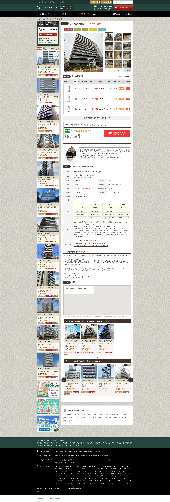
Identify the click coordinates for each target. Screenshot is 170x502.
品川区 (70, 451)
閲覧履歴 (39, 488)
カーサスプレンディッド (89, 478)
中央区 (80, 451)
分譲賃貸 (51, 48)
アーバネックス (86, 471)
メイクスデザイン (87, 476)
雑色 (77, 417)
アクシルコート (94, 480)
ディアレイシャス (60, 480)
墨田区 (90, 451)
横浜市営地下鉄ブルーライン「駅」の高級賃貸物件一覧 (91, 246)
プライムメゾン (84, 480)
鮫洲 (101, 414)
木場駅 (73, 455)
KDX (127, 466)
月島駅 (95, 455)
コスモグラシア (112, 469)
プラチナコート (86, 469)
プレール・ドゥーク (79, 473)
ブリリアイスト (77, 466)
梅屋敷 (66, 417)
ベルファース (121, 466)
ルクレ (65, 483)
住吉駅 (68, 455)
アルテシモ (111, 480)
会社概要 (57, 488)
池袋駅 (90, 455)
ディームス (100, 478)
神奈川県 (76, 171)
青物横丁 (96, 414)
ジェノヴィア (110, 473)
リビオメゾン (58, 483)
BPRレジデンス (76, 471)
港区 (66, 451)
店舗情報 (79, 135)
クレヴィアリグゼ (66, 471)
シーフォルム (58, 478)
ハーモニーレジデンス (75, 476)
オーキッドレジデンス (102, 483)
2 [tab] (99, 397)
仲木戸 (115, 417)
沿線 (69, 14)
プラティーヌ (103, 480)
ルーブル (57, 473)
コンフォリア (100, 466)
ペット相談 (56, 48)
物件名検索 (40, 491)
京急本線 (76, 177)
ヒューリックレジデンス (72, 480)
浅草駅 (106, 455)
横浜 (126, 417)
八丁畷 (89, 417)
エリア (48, 14)
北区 (99, 451)
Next (130, 379)
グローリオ (97, 476)
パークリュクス (121, 478)
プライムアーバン (102, 471)
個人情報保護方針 (76, 488)
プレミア (57, 471)
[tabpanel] (72, 340)
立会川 (106, 414)
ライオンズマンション (67, 473)
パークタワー (64, 476)
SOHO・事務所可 (106, 460)
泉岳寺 (74, 414)
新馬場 (89, 414)
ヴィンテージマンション (94, 460)
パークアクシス (59, 466)
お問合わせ (124, 7)
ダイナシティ (119, 473)
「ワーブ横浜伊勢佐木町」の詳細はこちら (87, 240)
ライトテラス (127, 480)
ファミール (103, 473)
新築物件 (39, 48)
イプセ (93, 466)
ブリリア (57, 476)
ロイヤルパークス (124, 471)
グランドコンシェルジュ (107, 476)
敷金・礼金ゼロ (45, 48)
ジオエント (82, 483)
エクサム (113, 478)
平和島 (119, 414)
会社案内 (129, 14)
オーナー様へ (66, 488)
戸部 (65, 421)
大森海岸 (112, 414)
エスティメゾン (127, 469)
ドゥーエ (85, 466)
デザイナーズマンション (79, 460)
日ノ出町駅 (84, 177)
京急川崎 (83, 417)
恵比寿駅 (100, 455)
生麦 (94, 417)
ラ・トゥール (68, 466)
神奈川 (121, 417)
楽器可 (64, 460)
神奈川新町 (109, 417)
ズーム (114, 466)
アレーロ (106, 478)
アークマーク (118, 480)
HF (90, 466)
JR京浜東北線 (78, 175)
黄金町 (70, 421)
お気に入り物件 (48, 488)
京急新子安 (101, 417)
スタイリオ (78, 478)
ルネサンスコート (73, 483)
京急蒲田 (72, 417)
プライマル (125, 483)
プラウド (88, 473)
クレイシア (95, 473)
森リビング (69, 469)
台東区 (62, 451)
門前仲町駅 (84, 455)
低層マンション (59, 462)
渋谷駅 (77, 455)
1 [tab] (97, 358)
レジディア (108, 466)
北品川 (84, 414)
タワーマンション (117, 460)
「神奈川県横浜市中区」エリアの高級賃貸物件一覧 (90, 244)
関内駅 (86, 175)
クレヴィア (118, 476)
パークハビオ (76, 469)
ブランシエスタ (91, 483)
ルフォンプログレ (113, 471)
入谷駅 (63, 455)
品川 (79, 414)
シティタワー (126, 476)
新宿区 (75, 451)
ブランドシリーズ (69, 462)
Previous (63, 379)
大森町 (124, 414)
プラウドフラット (60, 469)
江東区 (57, 451)
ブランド (91, 14)
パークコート (127, 473)
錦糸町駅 (57, 455)
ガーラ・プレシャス (69, 478)
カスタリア (104, 469)
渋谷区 (85, 451)
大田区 (95, 451)
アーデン (93, 471)
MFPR (119, 469)
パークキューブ (95, 469)
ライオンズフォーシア (115, 483)
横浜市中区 (82, 171)
